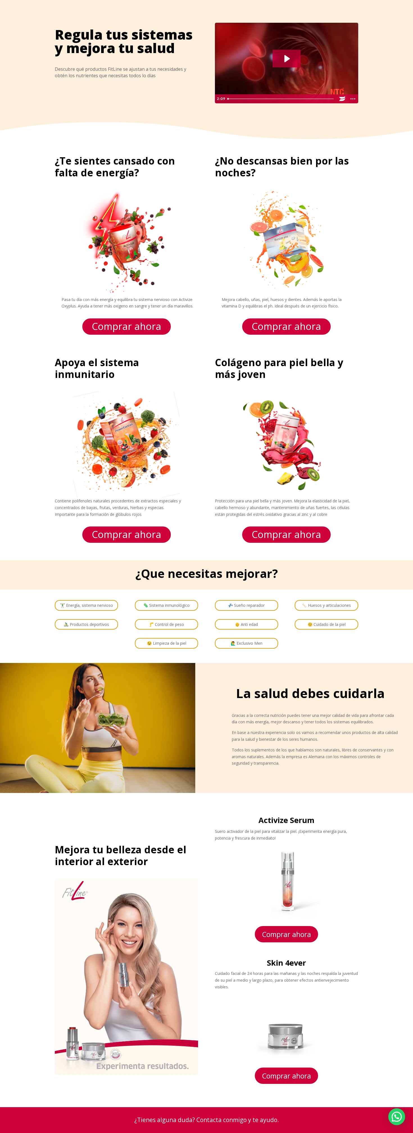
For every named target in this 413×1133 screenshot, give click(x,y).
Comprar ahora (126, 326)
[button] (396, 1116)
